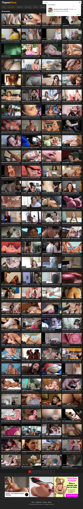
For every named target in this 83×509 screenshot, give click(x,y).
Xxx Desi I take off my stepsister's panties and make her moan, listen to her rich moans (31, 40)
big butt (74, 27)
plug (73, 377)
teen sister (47, 27)
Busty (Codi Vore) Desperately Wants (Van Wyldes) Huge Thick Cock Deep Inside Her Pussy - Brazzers (11, 223)
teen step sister (48, 179)
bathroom (44, 407)
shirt (28, 468)
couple (6, 468)
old (42, 179)
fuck (43, 255)
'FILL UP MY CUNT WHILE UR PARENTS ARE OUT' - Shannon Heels (51, 360)
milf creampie (53, 285)
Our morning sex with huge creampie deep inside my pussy (51, 421)
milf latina (59, 72)
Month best (28, 7)
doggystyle (38, 118)
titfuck (15, 407)
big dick (18, 103)
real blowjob (57, 27)
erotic (2, 240)
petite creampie (41, 27)
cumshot (49, 42)
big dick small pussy (47, 437)
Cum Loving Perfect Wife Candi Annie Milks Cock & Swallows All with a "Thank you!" (51, 132)
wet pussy (38, 88)
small (55, 346)
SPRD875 (24, 208)
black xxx (58, 437)
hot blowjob (38, 407)
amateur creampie (69, 133)
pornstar (44, 301)
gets (28, 437)
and (23, 148)
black (53, 437)
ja (22, 209)
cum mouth (36, 270)
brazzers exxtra (74, 88)
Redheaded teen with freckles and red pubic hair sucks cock (72, 223)
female (32, 103)
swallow (61, 88)
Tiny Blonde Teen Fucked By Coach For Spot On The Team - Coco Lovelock (11, 269)
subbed (55, 392)
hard (2, 285)
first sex (44, 164)
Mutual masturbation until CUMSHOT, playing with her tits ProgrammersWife (72, 314)
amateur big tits (39, 422)
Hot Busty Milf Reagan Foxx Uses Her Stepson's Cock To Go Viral (11, 406)
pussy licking (4, 224)
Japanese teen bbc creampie (29, 223)
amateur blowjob (54, 103)
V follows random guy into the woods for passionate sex (31, 314)
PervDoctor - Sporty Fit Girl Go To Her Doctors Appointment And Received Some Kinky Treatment (51, 299)
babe (2, 301)
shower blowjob (12, 224)
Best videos (11, 7)
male (23, 103)
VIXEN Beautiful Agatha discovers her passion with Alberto (72, 253)
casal (15, 468)
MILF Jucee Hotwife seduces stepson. (11, 436)
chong (45, 240)
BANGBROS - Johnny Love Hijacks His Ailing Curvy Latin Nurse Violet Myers (51, 466)
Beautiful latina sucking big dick (70, 193)
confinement (12, 240)
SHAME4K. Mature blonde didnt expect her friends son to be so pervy (72, 360)
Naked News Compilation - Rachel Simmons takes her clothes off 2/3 (51, 116)
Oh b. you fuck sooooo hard (8, 284)
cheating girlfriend (34, 255)
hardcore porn (14, 377)
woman (3, 118)
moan (23, 42)
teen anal (32, 346)
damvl (10, 194)
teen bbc (24, 224)
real (63, 133)
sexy (2, 57)
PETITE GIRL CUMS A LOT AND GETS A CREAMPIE (31, 25)
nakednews (58, 118)
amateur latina (51, 407)
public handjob (37, 285)
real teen (78, 316)
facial (23, 422)
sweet (43, 118)
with (63, 422)
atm (76, 133)
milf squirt (69, 301)
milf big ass (48, 148)
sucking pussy (45, 103)
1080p (43, 331)
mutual (73, 316)
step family (24, 331)
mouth (79, 133)
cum (50, 361)
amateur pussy (18, 148)
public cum (27, 148)
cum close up (69, 285)
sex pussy (64, 72)
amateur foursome (34, 240)
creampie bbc (32, 224)
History (36, 7)
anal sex (33, 133)
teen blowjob (25, 118)
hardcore (3, 133)
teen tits (64, 148)
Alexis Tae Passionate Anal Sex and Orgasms (11, 299)
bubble (15, 392)
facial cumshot (70, 422)
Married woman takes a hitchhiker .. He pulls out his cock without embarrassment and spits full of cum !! (31, 147)
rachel (52, 118)
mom (7, 331)
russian (69, 361)
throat (63, 392)
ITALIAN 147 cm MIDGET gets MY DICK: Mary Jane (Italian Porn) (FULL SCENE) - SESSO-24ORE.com (31, 269)
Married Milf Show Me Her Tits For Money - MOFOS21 (72, 299)
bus (54, 255)
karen (8, 57)
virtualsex (55, 270)
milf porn (44, 377)
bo (42, 240)
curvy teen (4, 27)
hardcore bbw (65, 240)
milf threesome (51, 301)
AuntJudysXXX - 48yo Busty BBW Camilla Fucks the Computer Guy (72, 238)
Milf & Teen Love (46, 345)
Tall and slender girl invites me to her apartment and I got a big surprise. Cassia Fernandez (31, 132)
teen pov (70, 42)
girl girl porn (65, 57)
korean (6, 240)
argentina (69, 407)
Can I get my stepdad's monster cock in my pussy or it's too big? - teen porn (31, 299)
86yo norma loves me (7, 360)
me (22, 133)
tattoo (3, 468)
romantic (71, 179)
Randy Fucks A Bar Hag (68, 132)
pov (2, 331)
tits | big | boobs (72, 209)
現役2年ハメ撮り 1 (46, 56)
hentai (3, 255)
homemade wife (29, 42)
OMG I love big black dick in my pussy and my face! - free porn (51, 436)
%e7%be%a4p (35, 392)
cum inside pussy (52, 422)
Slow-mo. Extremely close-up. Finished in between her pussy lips (72, 284)
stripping (10, 88)
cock (70, 224)
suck (30, 57)
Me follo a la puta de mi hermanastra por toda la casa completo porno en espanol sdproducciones (11, 40)
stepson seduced (20, 437)
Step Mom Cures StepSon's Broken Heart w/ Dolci (51, 147)
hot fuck (80, 285)
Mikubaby (64, 375)
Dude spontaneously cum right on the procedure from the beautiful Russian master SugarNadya (51, 40)
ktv (30, 392)
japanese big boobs (67, 27)
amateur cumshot (29, 422)
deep (68, 255)
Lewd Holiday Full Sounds (69, 208)
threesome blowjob (73, 57)
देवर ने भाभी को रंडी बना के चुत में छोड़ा (49, 375)
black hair (24, 437)
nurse (56, 301)
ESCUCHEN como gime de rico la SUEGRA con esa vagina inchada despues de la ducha (51, 284)
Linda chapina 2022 (67, 466)
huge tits (64, 301)
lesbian (81, 57)
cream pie (79, 27)
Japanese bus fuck (47, 253)
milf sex (29, 164)
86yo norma (14, 361)
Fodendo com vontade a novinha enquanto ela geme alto (51, 314)
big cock (14, 164)
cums (74, 407)
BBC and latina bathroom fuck (50, 406)
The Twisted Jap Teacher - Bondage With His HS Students (51, 390)
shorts (31, 88)
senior (9, 361)
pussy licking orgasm (13, 301)
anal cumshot (26, 361)
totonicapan (74, 468)
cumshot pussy (25, 346)
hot (7, 133)
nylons (46, 361)
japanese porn (45, 224)
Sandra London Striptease (8, 86)
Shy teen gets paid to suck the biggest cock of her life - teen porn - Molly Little (31, 56)
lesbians (32, 468)
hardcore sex (60, 133)
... (49, 471)
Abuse (49, 502)
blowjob (70, 72)
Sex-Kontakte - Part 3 (67, 162)
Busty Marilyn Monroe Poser (8, 177)
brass (49, 331)
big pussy (25, 301)
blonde (64, 118)
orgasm (80, 148)
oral (66, 407)
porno (14, 133)
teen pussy (24, 27)
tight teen (20, 422)
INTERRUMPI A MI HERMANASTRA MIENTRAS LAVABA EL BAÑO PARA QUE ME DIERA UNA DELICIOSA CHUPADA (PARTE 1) (72, 329)
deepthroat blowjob (57, 194)
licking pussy (79, 72)
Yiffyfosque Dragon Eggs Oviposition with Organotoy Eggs (72, 101)
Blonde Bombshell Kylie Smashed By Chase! (11, 421)
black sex (8, 377)
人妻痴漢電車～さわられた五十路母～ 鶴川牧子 (31, 284)
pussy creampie (30, 407)
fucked (19, 285)
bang (57, 468)
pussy (29, 27)
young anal (15, 209)
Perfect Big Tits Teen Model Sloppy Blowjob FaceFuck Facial (51, 193)
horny (57, 407)
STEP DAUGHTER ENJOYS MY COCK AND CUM (31, 406)
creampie (20, 72)
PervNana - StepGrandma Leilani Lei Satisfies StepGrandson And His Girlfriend (72, 40)
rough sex (11, 346)
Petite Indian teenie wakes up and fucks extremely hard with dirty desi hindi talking (51, 451)
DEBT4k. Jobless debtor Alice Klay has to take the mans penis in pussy (11, 345)
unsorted (64, 164)
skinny (6, 301)
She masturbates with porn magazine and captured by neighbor (72, 421)
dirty (39, 72)
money (16, 346)
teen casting (65, 224)
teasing (16, 179)
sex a (36, 133)
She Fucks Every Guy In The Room (30, 162)
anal (2, 164)
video (47, 164)
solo (6, 88)
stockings (64, 361)
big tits (70, 194)
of (32, 57)
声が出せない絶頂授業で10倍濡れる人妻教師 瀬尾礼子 (51, 223)
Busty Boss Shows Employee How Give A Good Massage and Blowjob (11, 101)
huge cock (16, 27)
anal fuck (64, 103)
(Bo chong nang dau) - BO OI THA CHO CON (51, 238)
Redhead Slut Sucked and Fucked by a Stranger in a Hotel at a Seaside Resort (31, 421)
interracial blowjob (26, 377)
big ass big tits (49, 468)
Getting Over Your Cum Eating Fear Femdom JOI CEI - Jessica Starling (31, 71)
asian (25, 316)
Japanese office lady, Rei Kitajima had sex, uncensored (72, 71)
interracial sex (7, 164)
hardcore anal (12, 285)
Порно (6, 2)
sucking (29, 285)
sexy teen (49, 194)
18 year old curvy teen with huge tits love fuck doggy (11, 25)
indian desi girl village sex (40, 42)
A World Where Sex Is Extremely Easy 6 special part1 (11, 314)
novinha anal (8, 255)
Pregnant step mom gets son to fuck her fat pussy (72, 451)
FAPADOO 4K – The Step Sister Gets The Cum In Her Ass (51, 25)
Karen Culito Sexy (6, 56)
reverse (19, 224)
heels (28, 72)
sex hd (3, 194)
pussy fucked (61, 209)
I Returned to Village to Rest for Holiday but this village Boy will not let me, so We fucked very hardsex (11, 375)
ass (67, 209)
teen (43, 27)
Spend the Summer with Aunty (50, 269)
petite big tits (9, 270)
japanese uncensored (52, 57)
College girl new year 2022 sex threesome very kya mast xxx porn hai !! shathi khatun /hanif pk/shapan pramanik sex (72, 56)
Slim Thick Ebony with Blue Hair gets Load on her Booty (11, 390)
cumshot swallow (46, 133)
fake (43, 148)
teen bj (11, 42)
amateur (44, 57)
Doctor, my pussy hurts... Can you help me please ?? (31, 345)
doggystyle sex (17, 42)
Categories (43, 7)
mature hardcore (74, 240)
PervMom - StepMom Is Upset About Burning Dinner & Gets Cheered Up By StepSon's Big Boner (31, 193)
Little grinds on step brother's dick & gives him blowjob (31, 329)
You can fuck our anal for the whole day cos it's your (11, 451)
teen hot (75, 285)
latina (63, 179)
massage (13, 103)
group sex (34, 164)
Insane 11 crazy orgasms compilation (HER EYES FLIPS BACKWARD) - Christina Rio (72, 147)
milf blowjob (30, 194)
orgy (38, 164)
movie (74, 437)
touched (11, 331)
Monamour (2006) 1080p (48, 329)
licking (71, 255)
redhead (74, 224)
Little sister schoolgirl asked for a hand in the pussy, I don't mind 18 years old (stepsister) (51, 177)
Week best (19, 7)
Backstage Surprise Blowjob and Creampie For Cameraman (31, 116)
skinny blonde (16, 270)
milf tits (3, 407)
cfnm (56, 42)
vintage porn (79, 437)
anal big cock (65, 346)
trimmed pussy (66, 88)
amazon (11, 468)
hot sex (15, 72)
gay (26, 103)
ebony (3, 88)
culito (5, 57)
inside (46, 422)
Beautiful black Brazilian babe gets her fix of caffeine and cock (31, 436)
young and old (77, 361)
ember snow (77, 179)
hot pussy (33, 27)
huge (77, 103)
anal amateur (45, 72)
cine (53, 331)
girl (71, 377)
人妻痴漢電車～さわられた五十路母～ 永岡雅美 (72, 25)
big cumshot (27, 133)
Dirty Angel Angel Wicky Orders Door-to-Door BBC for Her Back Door (72, 116)
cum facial (52, 88)
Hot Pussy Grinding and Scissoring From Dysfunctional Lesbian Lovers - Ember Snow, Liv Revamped (72, 177)
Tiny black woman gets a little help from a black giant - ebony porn (11, 116)
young (54, 179)
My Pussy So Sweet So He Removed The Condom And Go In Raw (11, 132)
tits (69, 270)
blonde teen (32, 118)
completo (3, 42)
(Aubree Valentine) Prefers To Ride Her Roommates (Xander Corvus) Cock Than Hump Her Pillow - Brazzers (72, 86)
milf (43, 346)
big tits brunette (34, 72)
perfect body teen (60, 179)
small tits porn (74, 148)
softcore (15, 88)
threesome (4, 103)
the (34, 88)
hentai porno (19, 255)
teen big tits (10, 27)
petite (52, 27)
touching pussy (25, 88)
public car (32, 148)
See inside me (66, 345)
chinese (27, 392)
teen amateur (25, 57)
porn (8, 42)
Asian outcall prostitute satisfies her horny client (51, 101)
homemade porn (51, 377)
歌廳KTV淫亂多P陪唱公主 (28, 390)
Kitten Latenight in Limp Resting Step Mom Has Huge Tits (11, 329)
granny (5, 361)
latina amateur (66, 331)
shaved (44, 468)
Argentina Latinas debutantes (70, 406)
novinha (44, 316)
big (49, 270)
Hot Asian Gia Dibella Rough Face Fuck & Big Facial (72, 390)
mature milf (45, 270)
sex (36, 148)
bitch (78, 346)
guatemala (68, 468)
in (22, 301)
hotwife (13, 437)
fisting (69, 103)
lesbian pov (65, 42)
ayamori (14, 194)
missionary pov (35, 377)
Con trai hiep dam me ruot (8, 193)
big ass (64, 209)
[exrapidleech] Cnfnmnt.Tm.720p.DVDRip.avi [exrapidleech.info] (11, 238)
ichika (6, 194)
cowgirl (7, 407)
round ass (3, 392)
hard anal (44, 453)
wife (57, 377)
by (65, 422)
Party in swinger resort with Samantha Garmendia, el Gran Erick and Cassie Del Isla (31, 360)
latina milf (47, 285)
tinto (47, 331)
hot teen (10, 422)
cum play (44, 42)
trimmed (79, 224)
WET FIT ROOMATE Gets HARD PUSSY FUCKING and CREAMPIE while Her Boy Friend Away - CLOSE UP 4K (11, 208)
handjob (11, 133)
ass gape (73, 103)
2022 (63, 468)
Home (4, 7)
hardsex (3, 377)
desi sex (49, 453)
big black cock (31, 301)
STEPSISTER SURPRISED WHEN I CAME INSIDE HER (11, 71)
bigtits (7, 179)
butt (80, 88)
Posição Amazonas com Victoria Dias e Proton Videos (11, 466)
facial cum (54, 133)
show (51, 164)
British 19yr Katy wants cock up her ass (31, 238)
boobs (78, 209)
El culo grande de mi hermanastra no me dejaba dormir (51, 71)
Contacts (44, 502)
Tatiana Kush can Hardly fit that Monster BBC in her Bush (31, 375)
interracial (68, 118)
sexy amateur (4, 148)
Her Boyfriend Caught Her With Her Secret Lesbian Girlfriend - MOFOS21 (31, 253)
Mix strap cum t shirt (27, 466)
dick (29, 331)
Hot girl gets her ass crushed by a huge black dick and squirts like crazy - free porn (11, 162)
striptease (48, 118)
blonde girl (36, 57)
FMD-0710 (65, 436)
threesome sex (77, 42)
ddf (77, 118)
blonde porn (78, 422)
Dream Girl (65, 269)
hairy (53, 42)
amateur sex (30, 270)
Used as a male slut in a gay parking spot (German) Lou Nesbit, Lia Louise (31, 101)
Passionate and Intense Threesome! (11, 147)
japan (8, 316)
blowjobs (36, 361)
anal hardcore (45, 88)
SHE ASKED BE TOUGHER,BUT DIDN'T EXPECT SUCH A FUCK (31, 177)
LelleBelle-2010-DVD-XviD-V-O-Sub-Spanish (31, 451)
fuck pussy (4, 453)
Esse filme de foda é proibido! (9, 253)
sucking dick (65, 194)
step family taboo (66, 453)
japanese (38, 224)
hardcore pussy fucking (59, 164)
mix (23, 468)
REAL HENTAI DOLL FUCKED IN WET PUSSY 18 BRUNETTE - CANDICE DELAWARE (51, 208)
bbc (27, 224)
